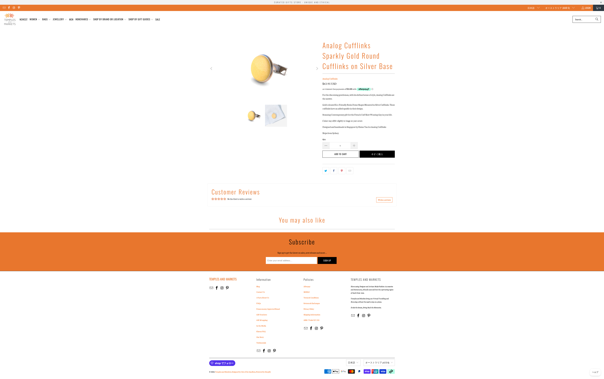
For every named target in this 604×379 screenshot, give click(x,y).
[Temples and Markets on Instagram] (13, 7)
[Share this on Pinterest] (341, 170)
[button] (35, 19)
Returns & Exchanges (312, 303)
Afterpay (307, 286)
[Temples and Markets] (10, 19)
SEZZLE (307, 292)
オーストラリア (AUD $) (557, 7)
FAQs (258, 303)
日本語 (531, 7)
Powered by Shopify (263, 372)
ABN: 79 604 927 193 (311, 320)
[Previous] (211, 68)
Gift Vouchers (261, 314)
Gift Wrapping (262, 320)
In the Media (261, 325)
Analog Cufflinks (330, 78)
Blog (258, 286)
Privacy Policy (309, 309)
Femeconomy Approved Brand (268, 309)
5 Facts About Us (262, 297)
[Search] (597, 19)
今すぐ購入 (377, 154)
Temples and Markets (223, 372)
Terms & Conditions (311, 297)
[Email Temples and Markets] (4, 7)
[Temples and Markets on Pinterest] (18, 7)
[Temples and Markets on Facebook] (9, 7)
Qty (324, 139)
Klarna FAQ (261, 331)
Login (588, 7)
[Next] (316, 68)
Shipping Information (312, 314)
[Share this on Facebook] (333, 170)
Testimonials (261, 342)
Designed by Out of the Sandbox (243, 372)
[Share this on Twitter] (325, 170)
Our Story (260, 337)
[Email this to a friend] (350, 170)
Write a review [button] (384, 199)
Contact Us (260, 292)
